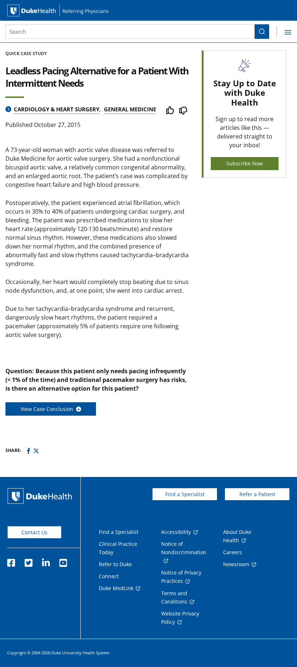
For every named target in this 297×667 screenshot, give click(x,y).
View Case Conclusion (48, 408)
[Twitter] (36, 450)
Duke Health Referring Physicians (148, 10)
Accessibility (176, 531)
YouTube (63, 561)
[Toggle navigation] (284, 31)
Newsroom (236, 564)
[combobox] (130, 31)
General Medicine (130, 109)
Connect (109, 576)
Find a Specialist (185, 494)
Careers (232, 552)
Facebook (11, 561)
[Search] (262, 31)
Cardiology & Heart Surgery (56, 109)
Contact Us (34, 532)
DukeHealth (39, 496)
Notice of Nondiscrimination (183, 548)
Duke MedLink (116, 588)
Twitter (28, 561)
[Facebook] (28, 450)
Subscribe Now (244, 163)
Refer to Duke (115, 564)
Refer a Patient (257, 494)
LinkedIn (45, 561)
